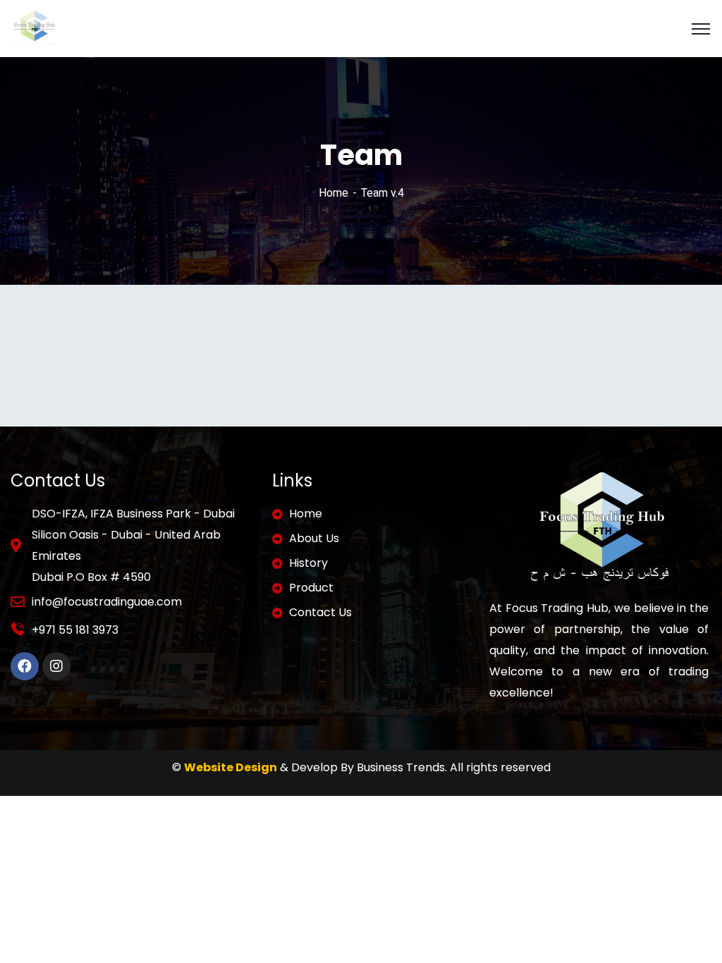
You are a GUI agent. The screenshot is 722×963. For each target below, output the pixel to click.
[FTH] (33, 28)
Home (333, 193)
